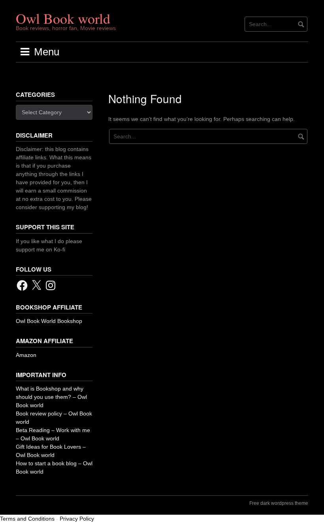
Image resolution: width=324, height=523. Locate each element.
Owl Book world (63, 18)
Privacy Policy (77, 518)
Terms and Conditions (27, 518)
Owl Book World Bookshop (49, 321)
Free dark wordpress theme (278, 503)
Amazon (26, 355)
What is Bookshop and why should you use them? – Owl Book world (51, 396)
